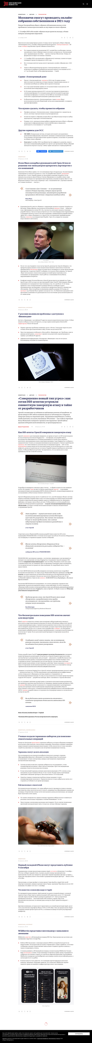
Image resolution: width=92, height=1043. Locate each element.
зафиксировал (22, 323)
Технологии (42, 14)
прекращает (65, 173)
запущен (44, 80)
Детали (31, 14)
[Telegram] (70, 38)
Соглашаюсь (79, 1033)
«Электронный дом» (62, 44)
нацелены (29, 217)
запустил (28, 937)
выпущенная (22, 446)
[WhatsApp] (73, 38)
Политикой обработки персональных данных (48, 1038)
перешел (57, 208)
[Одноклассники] (65, 38)
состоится (53, 871)
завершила (26, 436)
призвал (25, 690)
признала (21, 444)
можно (58, 99)
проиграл (23, 291)
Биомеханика (30, 730)
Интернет (29, 307)
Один (32, 489)
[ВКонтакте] (62, 38)
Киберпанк (21, 14)
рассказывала (27, 952)
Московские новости (13, 3)
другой (56, 489)
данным (22, 685)
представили (36, 742)
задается (24, 621)
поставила (67, 663)
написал (42, 578)
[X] (67, 38)
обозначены (34, 269)
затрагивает (38, 334)
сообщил (25, 46)
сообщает (57, 628)
